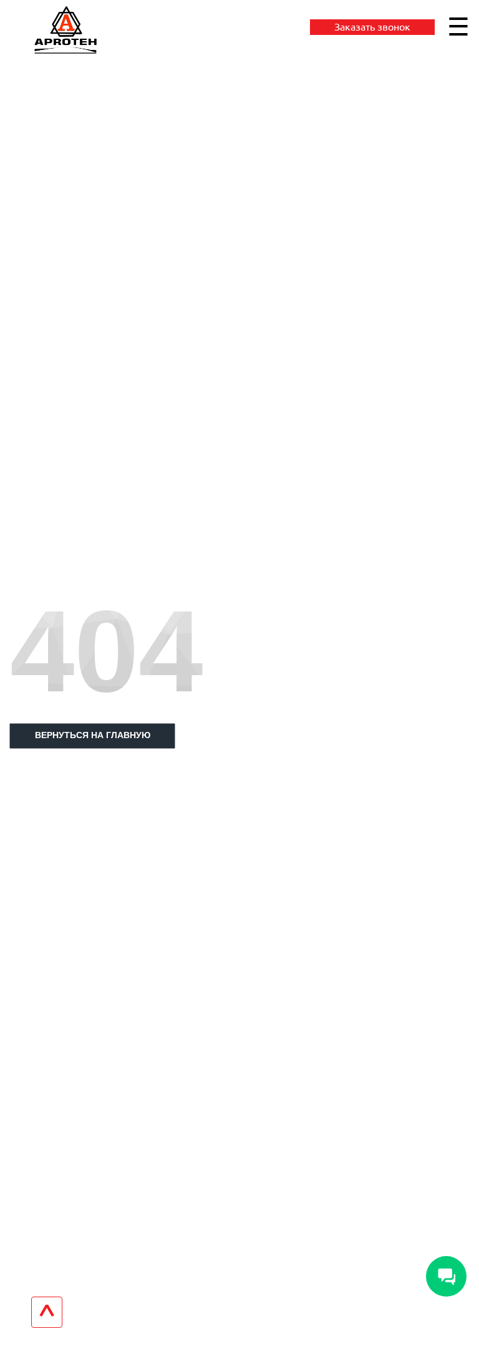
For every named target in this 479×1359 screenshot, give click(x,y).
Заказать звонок (372, 26)
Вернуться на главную (92, 735)
